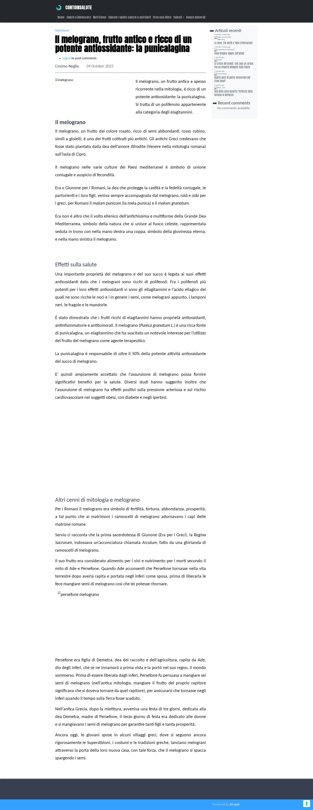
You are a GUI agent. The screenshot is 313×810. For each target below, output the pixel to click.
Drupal (234, 804)
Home (60, 17)
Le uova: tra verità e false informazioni (233, 42)
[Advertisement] (130, 471)
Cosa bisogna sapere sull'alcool (229, 53)
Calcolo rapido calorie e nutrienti (129, 17)
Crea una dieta (162, 17)
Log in (66, 58)
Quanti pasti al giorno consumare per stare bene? (232, 78)
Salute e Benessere (79, 17)
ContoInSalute (78, 7)
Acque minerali (195, 17)
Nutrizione (99, 17)
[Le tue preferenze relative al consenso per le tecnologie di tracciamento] (306, 803)
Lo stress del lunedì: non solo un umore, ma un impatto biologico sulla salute (234, 65)
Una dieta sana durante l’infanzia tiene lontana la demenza (233, 92)
